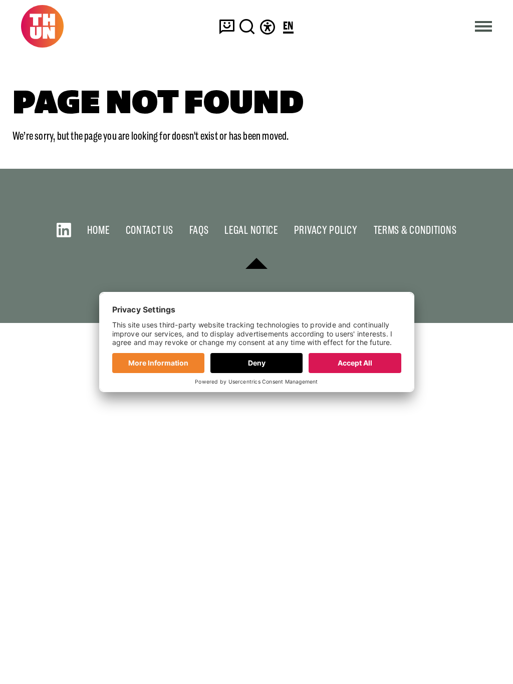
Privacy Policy (326, 230)
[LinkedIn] (64, 230)
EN (288, 26)
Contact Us (149, 230)
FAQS (199, 230)
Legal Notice (251, 230)
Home (98, 230)
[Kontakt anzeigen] (226, 26)
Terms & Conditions (415, 230)
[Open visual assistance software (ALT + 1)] (267, 26)
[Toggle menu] (483, 26)
